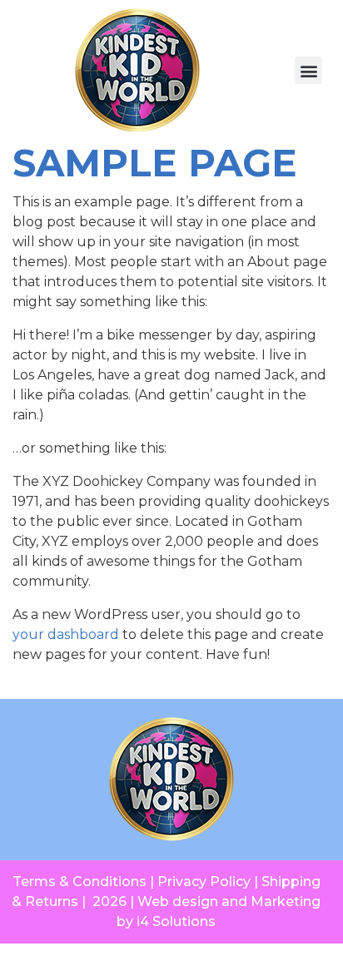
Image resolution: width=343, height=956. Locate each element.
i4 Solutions (176, 921)
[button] (308, 70)
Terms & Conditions (79, 881)
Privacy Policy (204, 881)
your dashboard (65, 634)
